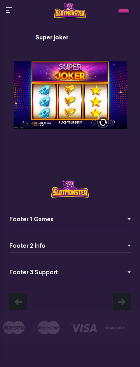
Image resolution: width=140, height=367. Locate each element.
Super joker (51, 37)
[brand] (123, 11)
